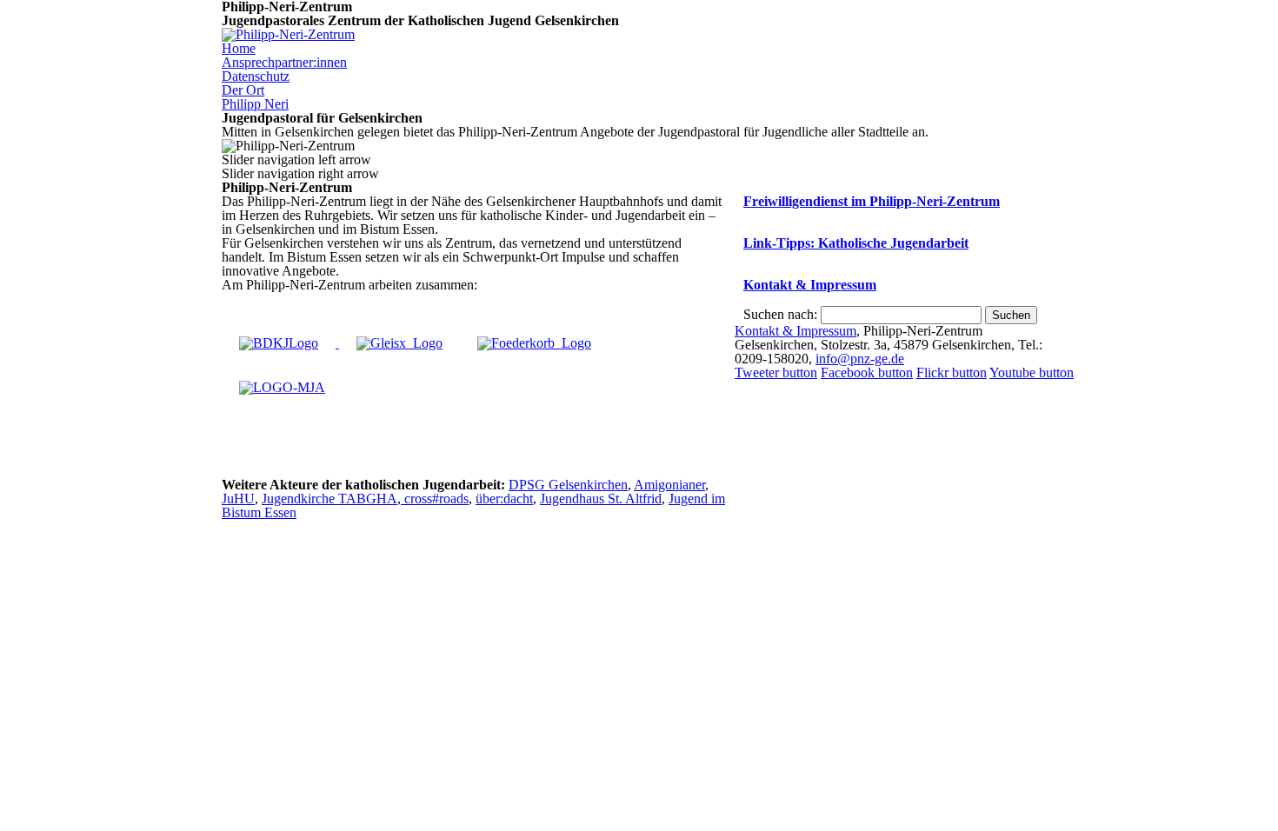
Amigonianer (669, 484)
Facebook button (867, 372)
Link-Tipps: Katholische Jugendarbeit (855, 243)
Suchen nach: (780, 314)
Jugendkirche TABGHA (329, 498)
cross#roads (435, 498)
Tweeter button (776, 372)
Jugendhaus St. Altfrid (601, 498)
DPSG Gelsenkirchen (568, 484)
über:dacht (504, 498)
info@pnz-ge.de (859, 358)
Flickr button (951, 372)
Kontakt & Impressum (809, 284)
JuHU (238, 498)
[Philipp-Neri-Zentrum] (288, 34)
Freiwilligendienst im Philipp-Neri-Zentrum (871, 201)
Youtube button (1031, 372)
